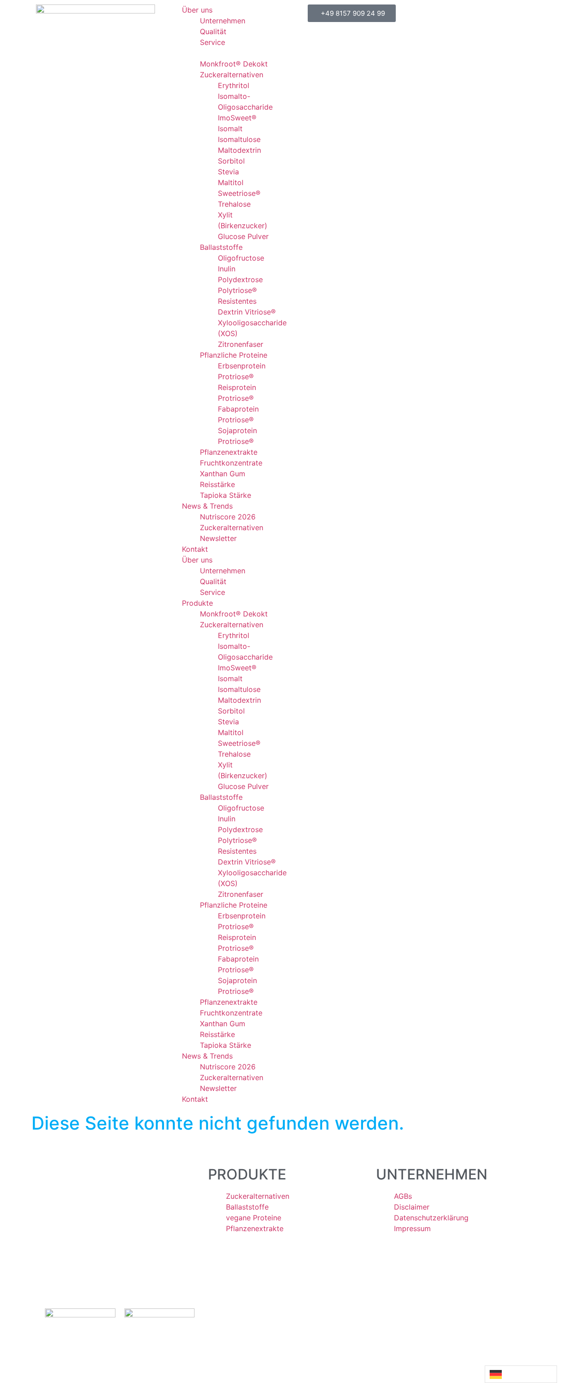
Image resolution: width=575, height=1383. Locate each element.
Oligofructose (241, 257)
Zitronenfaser (240, 344)
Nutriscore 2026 (228, 516)
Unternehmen (222, 20)
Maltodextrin (239, 150)
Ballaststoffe (221, 247)
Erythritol (233, 85)
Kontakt (195, 549)
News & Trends (207, 505)
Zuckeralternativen (231, 74)
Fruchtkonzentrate (231, 462)
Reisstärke (217, 484)
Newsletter (218, 538)
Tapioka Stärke (225, 495)
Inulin (226, 268)
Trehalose (234, 203)
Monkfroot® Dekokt (234, 63)
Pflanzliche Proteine (233, 354)
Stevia (228, 171)
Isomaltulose (239, 139)
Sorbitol (231, 160)
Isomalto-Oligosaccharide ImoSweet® (245, 107)
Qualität (213, 31)
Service (212, 42)
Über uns (197, 9)
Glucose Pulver (243, 236)
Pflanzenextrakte (228, 452)
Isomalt (230, 128)
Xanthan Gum (222, 473)
